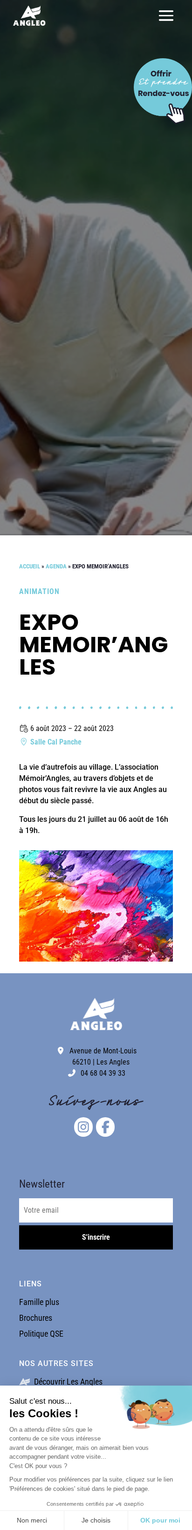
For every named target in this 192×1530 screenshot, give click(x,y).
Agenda (56, 566)
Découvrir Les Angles (67, 1382)
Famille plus (39, 1302)
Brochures (35, 1318)
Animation (39, 591)
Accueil (29, 566)
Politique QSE (41, 1334)
